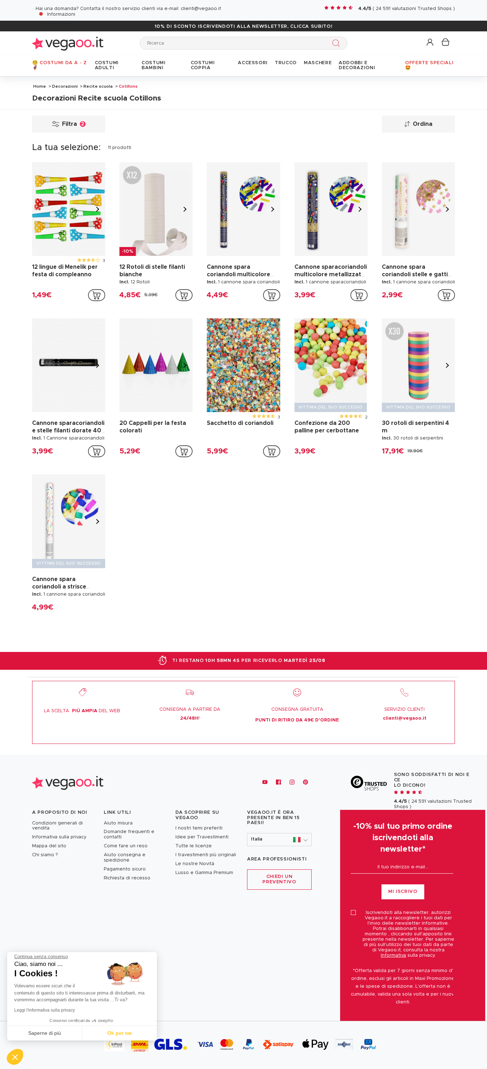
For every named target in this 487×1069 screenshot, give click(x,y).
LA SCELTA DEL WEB (82, 711)
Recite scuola (98, 86)
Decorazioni (65, 86)
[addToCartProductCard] (96, 295)
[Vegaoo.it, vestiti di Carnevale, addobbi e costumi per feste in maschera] (67, 43)
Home (39, 86)
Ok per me (119, 1033)
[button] (430, 42)
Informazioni (61, 14)
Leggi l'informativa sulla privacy (44, 1010)
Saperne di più (44, 1033)
